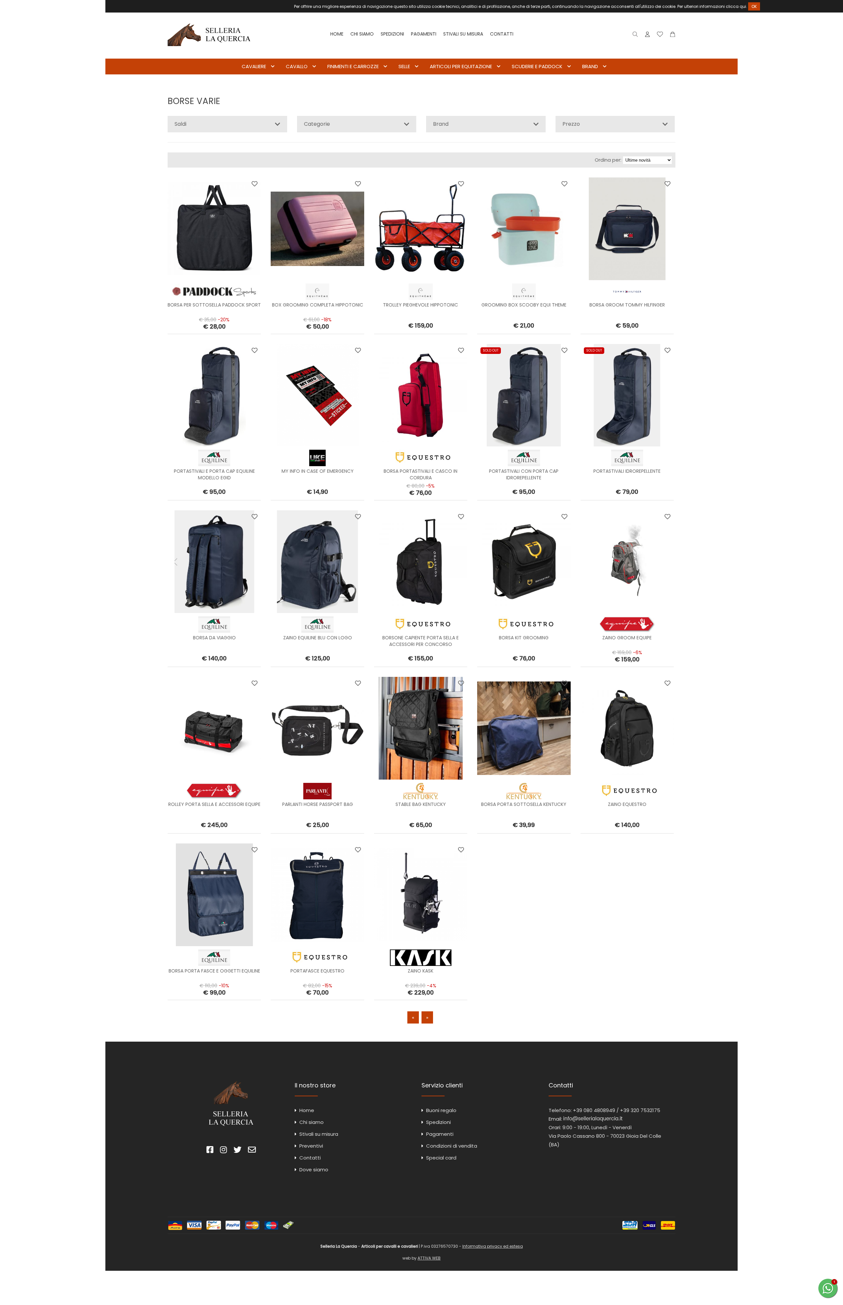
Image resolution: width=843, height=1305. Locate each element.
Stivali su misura (463, 34)
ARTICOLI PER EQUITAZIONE (461, 66)
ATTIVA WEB (429, 1258)
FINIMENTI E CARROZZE (353, 66)
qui (743, 6)
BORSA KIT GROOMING (524, 637)
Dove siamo (313, 1169)
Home (336, 34)
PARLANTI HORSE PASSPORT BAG (317, 804)
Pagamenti (423, 34)
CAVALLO (297, 66)
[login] (647, 36)
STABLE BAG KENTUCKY (420, 804)
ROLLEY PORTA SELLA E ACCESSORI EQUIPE (214, 804)
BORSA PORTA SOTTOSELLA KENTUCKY (523, 804)
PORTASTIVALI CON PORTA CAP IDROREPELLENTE (523, 474)
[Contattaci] (672, 36)
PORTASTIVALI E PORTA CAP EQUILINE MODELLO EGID (214, 474)
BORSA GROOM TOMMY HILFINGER (627, 305)
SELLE (404, 66)
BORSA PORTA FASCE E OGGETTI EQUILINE (214, 971)
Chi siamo (362, 34)
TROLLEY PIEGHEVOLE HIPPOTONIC (420, 305)
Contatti (501, 34)
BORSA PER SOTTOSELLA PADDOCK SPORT (214, 305)
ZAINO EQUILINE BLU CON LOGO (317, 637)
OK (754, 6)
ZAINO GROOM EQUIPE (627, 637)
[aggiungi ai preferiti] (255, 184)
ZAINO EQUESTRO (627, 804)
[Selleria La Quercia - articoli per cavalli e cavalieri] (209, 54)
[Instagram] (223, 1150)
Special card (441, 1157)
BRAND (590, 66)
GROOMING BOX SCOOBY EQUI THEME (523, 305)
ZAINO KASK (420, 971)
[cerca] (635, 36)
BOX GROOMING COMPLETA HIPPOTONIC (317, 305)
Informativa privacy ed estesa (492, 1246)
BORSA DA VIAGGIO (214, 637)
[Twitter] (237, 1150)
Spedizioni (392, 34)
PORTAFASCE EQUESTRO (317, 971)
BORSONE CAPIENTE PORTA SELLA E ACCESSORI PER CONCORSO (420, 641)
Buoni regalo (441, 1110)
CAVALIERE (254, 66)
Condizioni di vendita (451, 1145)
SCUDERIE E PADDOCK (537, 66)
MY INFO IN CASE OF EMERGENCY (318, 471)
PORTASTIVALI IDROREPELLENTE (627, 471)
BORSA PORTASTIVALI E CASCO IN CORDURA (420, 474)
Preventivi (311, 1145)
